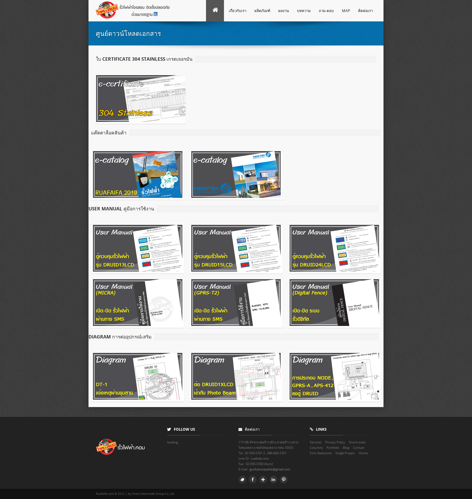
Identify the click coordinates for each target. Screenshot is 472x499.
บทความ (304, 10)
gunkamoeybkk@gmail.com (270, 469)
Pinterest (284, 480)
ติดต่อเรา (365, 10)
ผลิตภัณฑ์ (262, 10)
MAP (346, 10)
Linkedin (273, 480)
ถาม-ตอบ (326, 10)
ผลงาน (283, 10)
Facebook (253, 480)
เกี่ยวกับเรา (237, 10)
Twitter (242, 480)
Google (263, 480)
